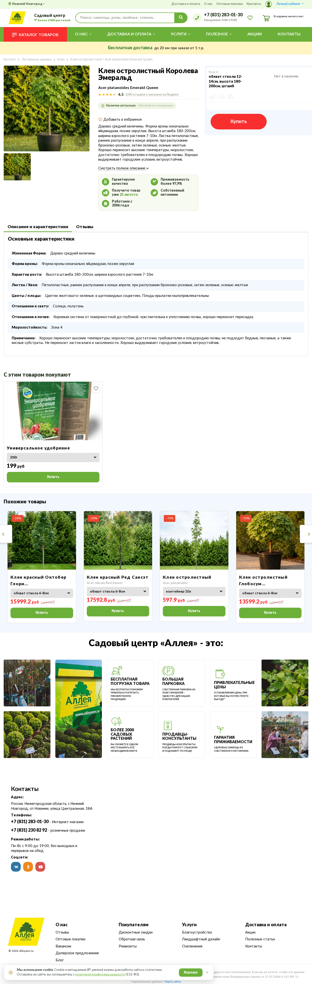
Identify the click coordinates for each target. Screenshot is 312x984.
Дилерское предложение (77, 953)
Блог (60, 960)
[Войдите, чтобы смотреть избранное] (250, 17)
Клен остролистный (187, 577)
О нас (208, 4)
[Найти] (180, 17)
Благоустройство (197, 932)
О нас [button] (81, 34)
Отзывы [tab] (84, 227)
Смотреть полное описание (122, 168)
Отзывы (62, 932)
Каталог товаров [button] (38, 35)
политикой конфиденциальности (100, 974)
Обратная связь (132, 939)
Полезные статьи (260, 939)
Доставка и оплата (185, 4)
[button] (284, 4)
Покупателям (133, 925)
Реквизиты (128, 946)
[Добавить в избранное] (95, 388)
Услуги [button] (178, 34)
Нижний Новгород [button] (27, 4)
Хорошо (191, 972)
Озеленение (192, 946)
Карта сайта (173, 981)
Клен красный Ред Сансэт (118, 577)
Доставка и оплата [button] (129, 34)
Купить (238, 121)
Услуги (189, 925)
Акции (254, 34)
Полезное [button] (217, 34)
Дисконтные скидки (136, 932)
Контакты (254, 4)
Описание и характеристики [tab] (38, 227)
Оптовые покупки (229, 4)
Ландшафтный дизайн (201, 939)
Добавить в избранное (122, 119)
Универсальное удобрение (38, 448)
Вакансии (63, 946)
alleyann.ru (26, 951)
